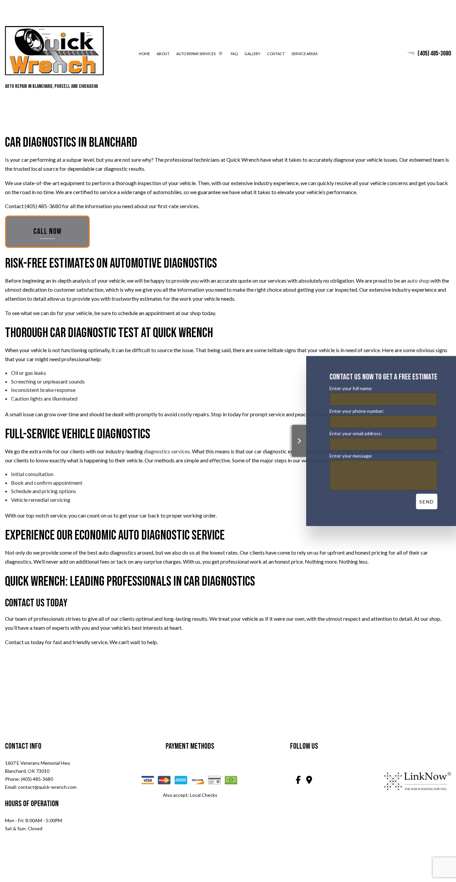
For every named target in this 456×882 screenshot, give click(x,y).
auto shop (418, 280)
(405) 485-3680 (434, 53)
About (163, 53)
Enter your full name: (346, 388)
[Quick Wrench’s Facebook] (298, 780)
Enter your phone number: (352, 411)
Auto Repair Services (196, 53)
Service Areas (304, 53)
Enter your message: (346, 455)
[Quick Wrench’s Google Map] (309, 780)
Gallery (252, 53)
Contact (276, 53)
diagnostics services (167, 451)
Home (144, 53)
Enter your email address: (351, 433)
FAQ (234, 53)
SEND (422, 501)
